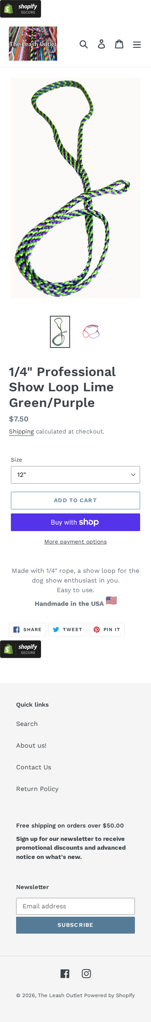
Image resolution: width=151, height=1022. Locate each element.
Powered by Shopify (109, 995)
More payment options (75, 541)
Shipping (21, 431)
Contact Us (33, 767)
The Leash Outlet (60, 995)
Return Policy (37, 789)
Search (27, 724)
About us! (31, 745)
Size (16, 459)
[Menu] (137, 44)
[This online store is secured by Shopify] (20, 15)
